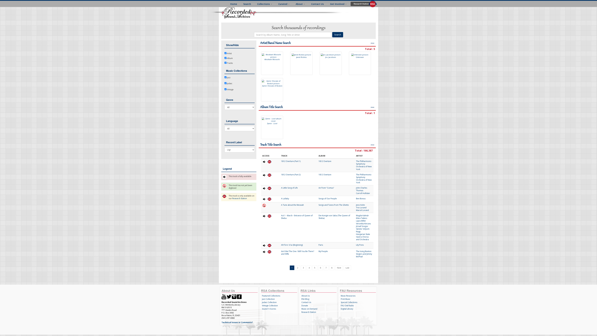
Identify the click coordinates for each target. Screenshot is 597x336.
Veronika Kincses (363, 223)
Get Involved (337, 3)
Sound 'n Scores (269, 309)
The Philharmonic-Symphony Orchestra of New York (364, 165)
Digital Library (347, 309)
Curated (283, 3)
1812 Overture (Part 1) (291, 161)
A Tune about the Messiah (292, 205)
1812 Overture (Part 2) (291, 174)
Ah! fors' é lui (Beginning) (292, 245)
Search (247, 3)
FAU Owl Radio (347, 305)
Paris (321, 245)
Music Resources (348, 295)
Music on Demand (309, 309)
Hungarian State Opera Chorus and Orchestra (363, 237)
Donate (304, 305)
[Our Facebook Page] (239, 296)
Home (233, 3)
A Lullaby (285, 198)
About (299, 3)
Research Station (361, 3)
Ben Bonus (361, 198)
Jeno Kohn (360, 205)
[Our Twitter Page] (229, 296)
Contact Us (317, 3)
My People (323, 251)
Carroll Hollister (363, 193)
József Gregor (362, 226)
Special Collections (349, 302)
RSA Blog (305, 299)
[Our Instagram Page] (234, 296)
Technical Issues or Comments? (237, 322)
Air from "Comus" (326, 188)
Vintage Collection (270, 305)
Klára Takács (361, 218)
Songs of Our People (328, 198)
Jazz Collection (268, 299)
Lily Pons (360, 245)
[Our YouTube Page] (224, 296)
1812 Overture (325, 161)
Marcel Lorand (362, 210)
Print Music (345, 299)
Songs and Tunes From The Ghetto (334, 205)
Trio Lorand (361, 207)
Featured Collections (271, 295)
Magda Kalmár (362, 215)
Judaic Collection (269, 302)
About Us (305, 295)
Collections (264, 3)
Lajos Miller (361, 220)
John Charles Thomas (361, 189)
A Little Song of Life (289, 188)
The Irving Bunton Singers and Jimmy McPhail (364, 254)
